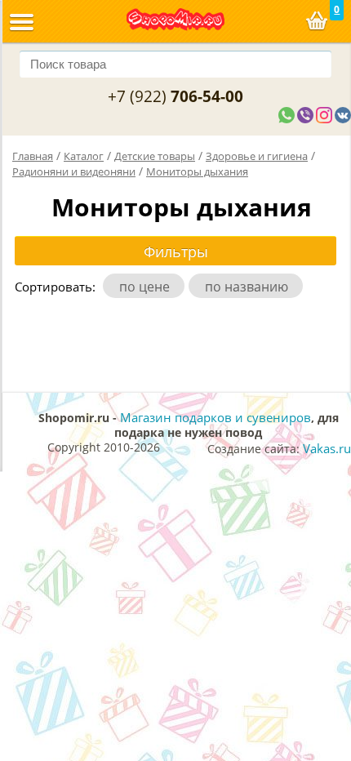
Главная (32, 156)
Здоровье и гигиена (257, 156)
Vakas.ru (327, 448)
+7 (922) (175, 96)
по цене (147, 287)
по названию (250, 287)
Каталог (84, 156)
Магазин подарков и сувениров (215, 417)
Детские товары (154, 156)
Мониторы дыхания (197, 171)
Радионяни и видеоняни (74, 171)
